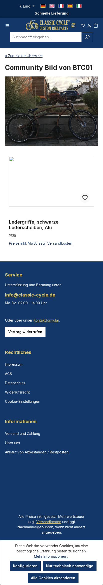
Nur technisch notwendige (69, 566)
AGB (8, 373)
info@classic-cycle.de (30, 295)
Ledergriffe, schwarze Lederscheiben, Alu (33, 224)
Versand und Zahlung (22, 433)
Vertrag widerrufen (25, 332)
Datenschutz (15, 383)
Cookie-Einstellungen (22, 401)
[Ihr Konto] (89, 24)
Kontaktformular (46, 320)
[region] (51, 201)
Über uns (12, 443)
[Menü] (7, 24)
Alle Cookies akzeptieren (53, 578)
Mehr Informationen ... (51, 556)
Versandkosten (48, 522)
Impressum (13, 364)
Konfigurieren (25, 566)
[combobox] (46, 37)
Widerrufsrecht (17, 392)
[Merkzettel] (82, 24)
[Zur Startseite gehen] (50, 25)
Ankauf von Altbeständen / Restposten (36, 452)
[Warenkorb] (96, 24)
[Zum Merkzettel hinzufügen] (85, 198)
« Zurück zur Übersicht (23, 56)
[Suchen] (87, 37)
